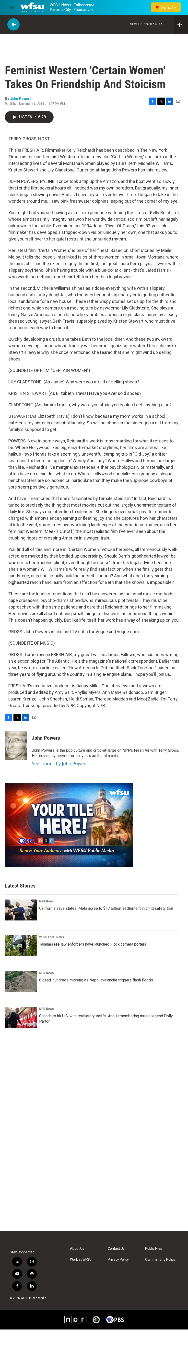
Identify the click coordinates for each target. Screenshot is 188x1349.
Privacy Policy (118, 1259)
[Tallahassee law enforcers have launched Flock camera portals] (21, 945)
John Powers (21, 98)
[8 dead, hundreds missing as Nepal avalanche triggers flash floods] (21, 981)
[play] (13, 24)
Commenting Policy (160, 1259)
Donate (168, 7)
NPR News (46, 901)
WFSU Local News (51, 937)
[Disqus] (94, 1165)
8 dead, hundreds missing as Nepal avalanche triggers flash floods (96, 980)
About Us (77, 1248)
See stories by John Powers (60, 763)
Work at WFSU (81, 1259)
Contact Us (116, 1248)
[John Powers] (16, 745)
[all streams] (181, 24)
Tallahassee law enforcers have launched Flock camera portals (92, 944)
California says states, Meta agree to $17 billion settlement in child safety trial (106, 908)
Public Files (153, 1248)
